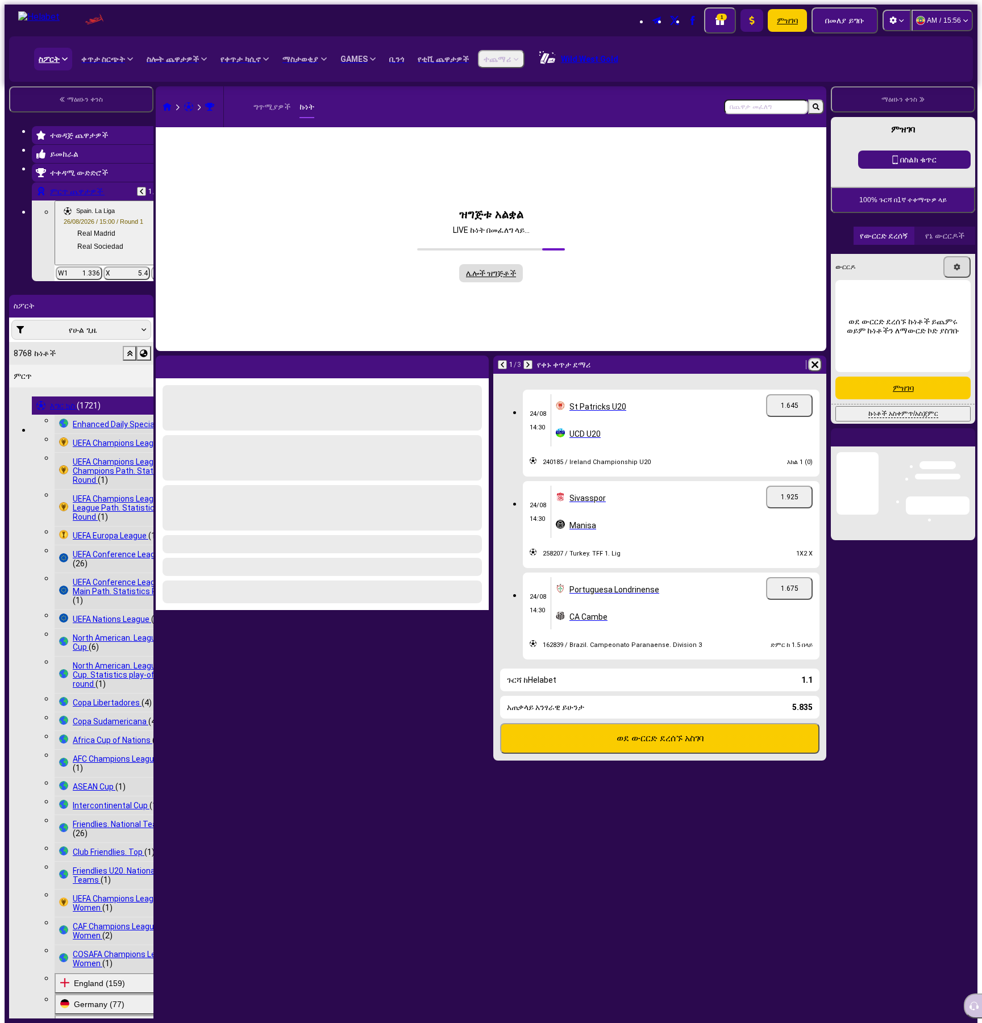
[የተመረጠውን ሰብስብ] (129, 353)
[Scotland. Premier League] (210, 106)
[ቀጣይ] (190, 364)
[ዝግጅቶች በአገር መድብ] (143, 353)
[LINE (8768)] (167, 106)
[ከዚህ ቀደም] (141, 191)
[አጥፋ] (477, 364)
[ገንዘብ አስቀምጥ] (751, 20)
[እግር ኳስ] (188, 106)
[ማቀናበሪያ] (897, 20)
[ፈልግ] (816, 106)
